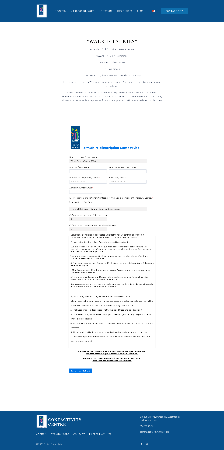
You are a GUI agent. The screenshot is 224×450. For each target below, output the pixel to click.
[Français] (153, 11)
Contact (79, 434)
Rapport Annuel (100, 434)
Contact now (175, 11)
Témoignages (60, 434)
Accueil (41, 434)
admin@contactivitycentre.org (154, 431)
